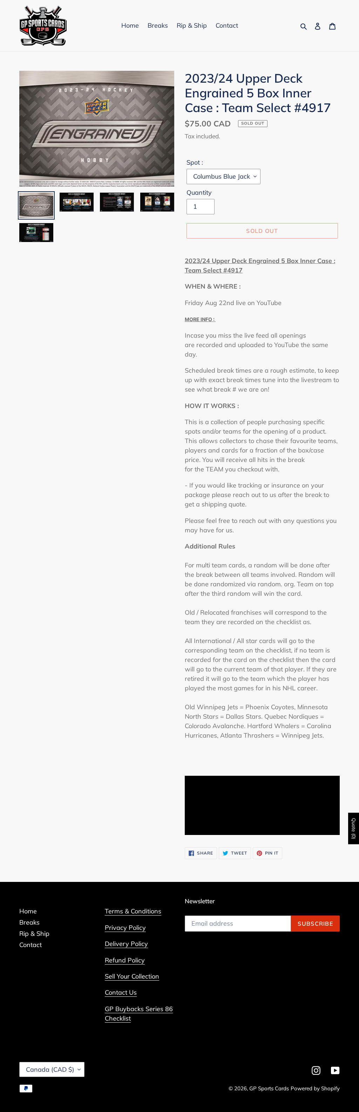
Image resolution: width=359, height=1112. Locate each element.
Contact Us (121, 992)
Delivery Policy (126, 944)
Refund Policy (125, 960)
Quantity (199, 192)
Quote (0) (354, 828)
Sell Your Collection (132, 976)
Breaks (29, 922)
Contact (30, 945)
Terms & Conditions (133, 911)
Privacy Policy (125, 928)
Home (28, 911)
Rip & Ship (34, 934)
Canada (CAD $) (50, 1069)
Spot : (195, 162)
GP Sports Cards (269, 1088)
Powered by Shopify (315, 1088)
